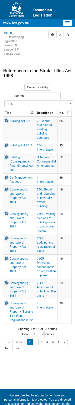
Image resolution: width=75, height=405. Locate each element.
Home (8, 32)
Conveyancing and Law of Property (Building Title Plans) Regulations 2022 (21, 311)
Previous (20, 342)
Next (7, 348)
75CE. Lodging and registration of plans (46, 244)
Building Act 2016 (21, 121)
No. (61, 112)
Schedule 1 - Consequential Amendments (46, 161)
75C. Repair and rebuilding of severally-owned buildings (46, 197)
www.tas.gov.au (16, 22)
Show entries (37, 334)
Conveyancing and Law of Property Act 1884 (19, 195)
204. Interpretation (46, 147)
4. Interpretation (46, 179)
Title (8, 112)
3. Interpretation (46, 305)
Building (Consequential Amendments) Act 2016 (21, 163)
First (7, 342)
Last (17, 348)
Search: (19, 96)
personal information (17, 399)
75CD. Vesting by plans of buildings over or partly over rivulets (46, 222)
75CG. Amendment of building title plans (46, 289)
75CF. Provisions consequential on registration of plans (46, 266)
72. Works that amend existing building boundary (44, 129)
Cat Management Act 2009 (21, 179)
